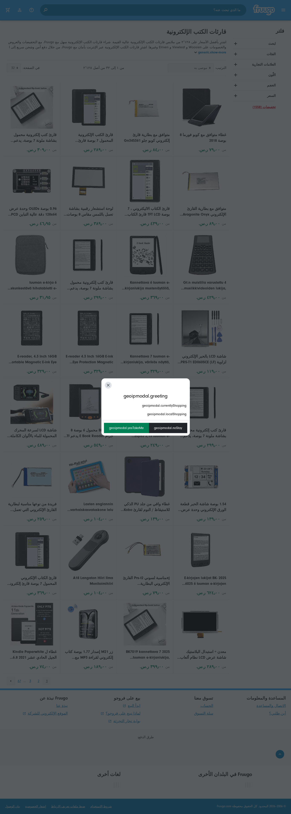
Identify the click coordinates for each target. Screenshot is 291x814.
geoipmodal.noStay (168, 428)
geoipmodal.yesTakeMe (126, 428)
